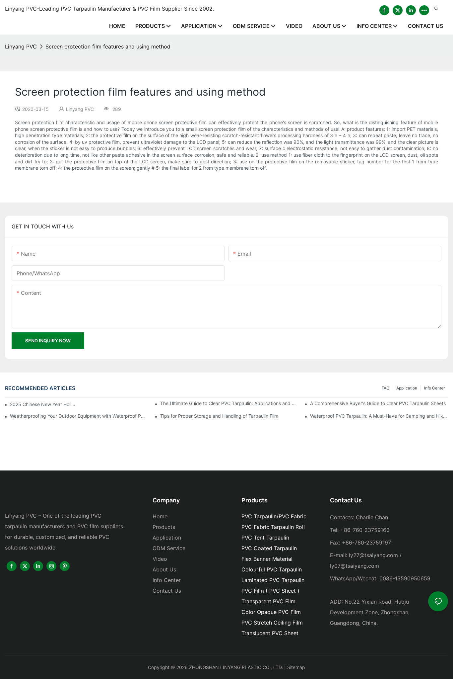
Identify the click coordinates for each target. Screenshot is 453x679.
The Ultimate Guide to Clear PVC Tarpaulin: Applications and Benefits (229, 403)
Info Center (434, 387)
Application (406, 387)
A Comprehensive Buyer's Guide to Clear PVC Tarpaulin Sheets (378, 403)
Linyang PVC (21, 46)
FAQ (385, 387)
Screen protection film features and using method (107, 46)
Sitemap (296, 667)
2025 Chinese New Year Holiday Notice (43, 404)
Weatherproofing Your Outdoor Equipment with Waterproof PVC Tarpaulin (79, 416)
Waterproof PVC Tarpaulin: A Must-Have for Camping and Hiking (379, 416)
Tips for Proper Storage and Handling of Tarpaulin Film (219, 416)
